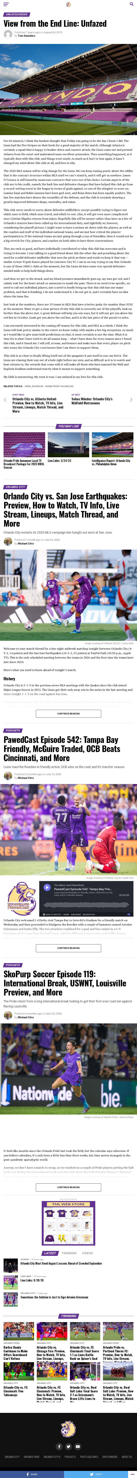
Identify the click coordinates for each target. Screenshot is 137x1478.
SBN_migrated (34, 386)
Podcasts (70, 1457)
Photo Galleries (89, 1457)
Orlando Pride (31, 1457)
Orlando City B (52, 1457)
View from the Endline (60, 386)
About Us (127, 1457)
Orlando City (12, 1457)
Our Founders (110, 1457)
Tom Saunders (26, 35)
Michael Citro (26, 543)
